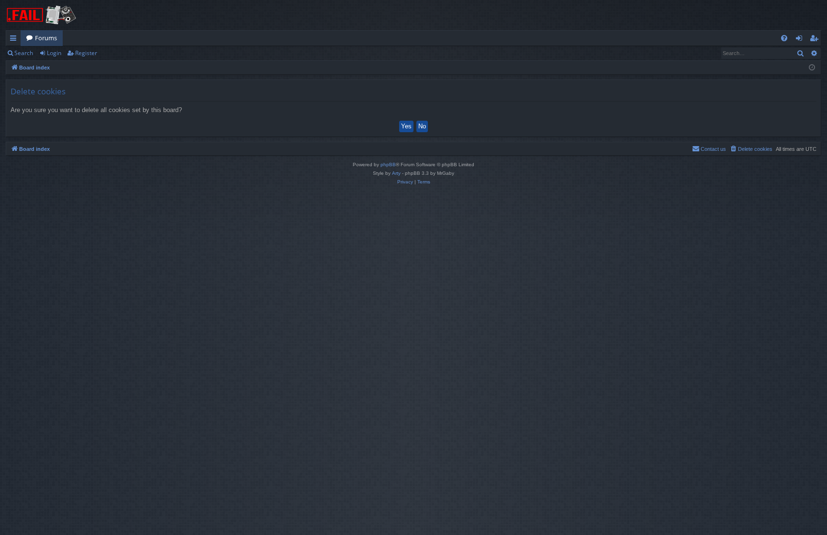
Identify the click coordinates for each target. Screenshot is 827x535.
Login (54, 53)
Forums (46, 38)
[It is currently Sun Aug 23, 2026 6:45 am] (812, 67)
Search (23, 53)
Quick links (15, 40)
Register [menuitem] (816, 40)
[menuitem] (784, 38)
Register (86, 53)
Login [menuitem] (800, 40)
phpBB (388, 164)
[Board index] (42, 15)
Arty (396, 173)
